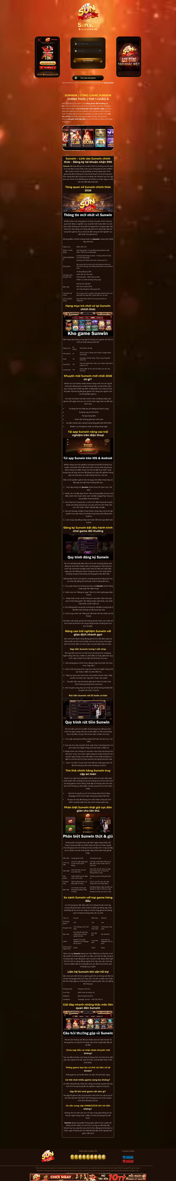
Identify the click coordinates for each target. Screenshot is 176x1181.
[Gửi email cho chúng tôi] (84, 1157)
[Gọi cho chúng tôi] (88, 1157)
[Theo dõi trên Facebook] (72, 1157)
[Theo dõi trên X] (76, 1157)
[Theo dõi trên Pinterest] (92, 1157)
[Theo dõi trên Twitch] (103, 1157)
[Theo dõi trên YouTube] (96, 1157)
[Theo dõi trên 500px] (100, 1157)
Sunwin (66, 166)
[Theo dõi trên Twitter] (80, 1157)
